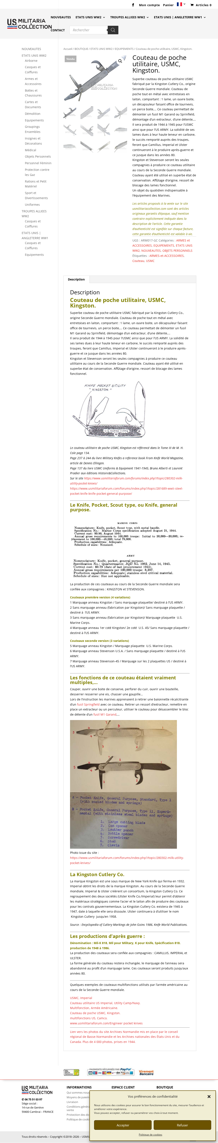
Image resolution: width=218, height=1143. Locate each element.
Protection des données (82, 1115)
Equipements (34, 120)
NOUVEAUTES (61, 17)
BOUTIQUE (81, 49)
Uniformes (32, 205)
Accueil (67, 49)
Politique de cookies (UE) (82, 1119)
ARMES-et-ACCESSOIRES (166, 256)
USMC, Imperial (81, 998)
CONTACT (58, 30)
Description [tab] (76, 279)
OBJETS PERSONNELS (177, 251)
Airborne (31, 61)
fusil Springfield (88, 704)
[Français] (181, 5)
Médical (30, 150)
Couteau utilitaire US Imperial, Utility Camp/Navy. (105, 1003)
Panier (168, 5)
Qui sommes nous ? (79, 1092)
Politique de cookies (150, 1134)
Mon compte (149, 5)
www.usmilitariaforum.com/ (106, 1023)
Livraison (72, 1102)
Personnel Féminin (38, 163)
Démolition (32, 114)
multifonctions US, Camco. (89, 1018)
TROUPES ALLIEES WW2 (127, 17)
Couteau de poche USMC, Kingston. (95, 1013)
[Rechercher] (113, 30)
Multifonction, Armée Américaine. (94, 1008)
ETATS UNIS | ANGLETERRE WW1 (178, 17)
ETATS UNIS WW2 (88, 17)
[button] (209, 1096)
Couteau (138, 261)
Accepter (123, 1125)
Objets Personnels (38, 156)
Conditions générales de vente (82, 1108)
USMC (150, 261)
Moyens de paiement (80, 1097)
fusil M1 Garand (104, 714)
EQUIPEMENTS (124, 49)
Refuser (182, 1125)
